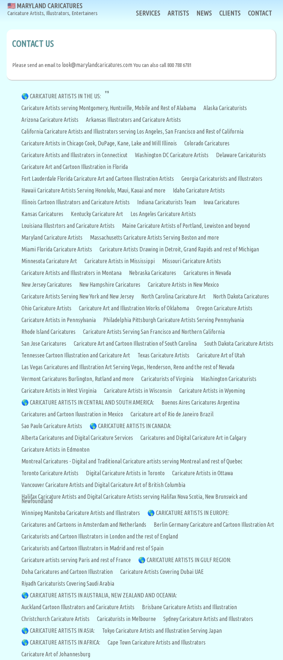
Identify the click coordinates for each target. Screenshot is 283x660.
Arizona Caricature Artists (49, 119)
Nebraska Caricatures (152, 272)
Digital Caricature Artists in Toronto (125, 473)
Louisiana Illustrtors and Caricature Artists (68, 225)
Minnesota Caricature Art (49, 261)
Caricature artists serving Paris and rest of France (76, 560)
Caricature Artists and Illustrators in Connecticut (74, 155)
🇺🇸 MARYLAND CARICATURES (52, 9)
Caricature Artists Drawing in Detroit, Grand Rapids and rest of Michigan (179, 249)
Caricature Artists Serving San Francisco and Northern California (154, 331)
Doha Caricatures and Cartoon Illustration (67, 571)
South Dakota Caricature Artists (238, 343)
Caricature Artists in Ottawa (202, 473)
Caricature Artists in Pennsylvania (58, 320)
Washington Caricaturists (228, 378)
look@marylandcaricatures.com (97, 64)
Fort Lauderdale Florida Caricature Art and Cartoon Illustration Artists (97, 178)
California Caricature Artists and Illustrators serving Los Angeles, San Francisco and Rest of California (132, 131)
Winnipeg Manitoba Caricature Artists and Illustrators (80, 512)
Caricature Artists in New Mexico (183, 284)
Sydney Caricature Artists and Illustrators (208, 618)
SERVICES (148, 13)
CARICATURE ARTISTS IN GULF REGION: (189, 560)
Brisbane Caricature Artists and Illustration (189, 607)
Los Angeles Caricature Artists (163, 214)
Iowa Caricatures (221, 202)
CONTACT (260, 13)
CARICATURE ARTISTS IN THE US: (65, 96)
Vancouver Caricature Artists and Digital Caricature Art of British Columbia (103, 484)
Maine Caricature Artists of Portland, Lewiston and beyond (186, 225)
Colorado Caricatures (207, 143)
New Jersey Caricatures (46, 284)
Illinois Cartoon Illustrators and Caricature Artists (75, 202)
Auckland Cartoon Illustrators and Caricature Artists (77, 607)
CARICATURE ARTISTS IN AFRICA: (65, 642)
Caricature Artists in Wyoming (212, 390)
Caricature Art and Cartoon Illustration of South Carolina (135, 343)
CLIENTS (230, 13)
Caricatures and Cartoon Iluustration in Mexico (72, 414)
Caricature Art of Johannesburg (55, 654)
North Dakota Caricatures (241, 296)
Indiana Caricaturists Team (166, 202)
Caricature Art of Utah (221, 355)
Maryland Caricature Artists (52, 237)
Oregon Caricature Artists (224, 308)
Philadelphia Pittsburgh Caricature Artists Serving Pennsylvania (173, 320)
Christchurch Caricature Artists (55, 618)
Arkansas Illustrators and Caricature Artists (133, 119)
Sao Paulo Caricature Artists (51, 426)
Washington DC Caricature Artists (172, 155)
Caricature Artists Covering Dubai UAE (162, 571)
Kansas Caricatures (42, 214)
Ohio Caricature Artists (46, 308)
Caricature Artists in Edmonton (55, 449)
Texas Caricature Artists (163, 355)
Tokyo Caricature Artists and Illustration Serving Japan (162, 630)
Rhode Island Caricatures (48, 331)
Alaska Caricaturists (225, 108)
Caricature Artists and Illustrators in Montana (71, 272)
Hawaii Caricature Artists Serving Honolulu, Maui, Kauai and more (93, 190)
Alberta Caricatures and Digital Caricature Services (77, 437)
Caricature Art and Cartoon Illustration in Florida (74, 166)
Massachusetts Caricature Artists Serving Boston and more (154, 237)
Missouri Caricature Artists (191, 261)
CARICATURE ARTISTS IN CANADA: (134, 426)
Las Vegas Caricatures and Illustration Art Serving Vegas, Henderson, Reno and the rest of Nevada (127, 367)
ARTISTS (178, 13)
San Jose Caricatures (43, 343)
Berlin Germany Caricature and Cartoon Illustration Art (214, 524)
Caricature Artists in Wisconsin (138, 390)
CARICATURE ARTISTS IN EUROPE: (192, 512)
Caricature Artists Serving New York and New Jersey (77, 296)
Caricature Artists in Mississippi (119, 261)
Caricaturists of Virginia (167, 378)
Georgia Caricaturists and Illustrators (221, 178)
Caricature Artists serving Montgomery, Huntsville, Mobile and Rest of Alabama (108, 108)
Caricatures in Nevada (207, 272)
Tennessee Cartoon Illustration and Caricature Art (75, 355)
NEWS (204, 13)
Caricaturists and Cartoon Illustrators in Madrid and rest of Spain (92, 548)
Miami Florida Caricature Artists (56, 249)
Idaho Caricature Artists (199, 190)
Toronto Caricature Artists (49, 473)
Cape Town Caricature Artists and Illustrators (157, 642)
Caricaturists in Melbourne (126, 618)
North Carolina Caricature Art (173, 296)
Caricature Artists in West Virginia (59, 390)
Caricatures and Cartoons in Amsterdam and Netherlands (83, 524)
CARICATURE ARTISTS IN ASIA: (62, 630)
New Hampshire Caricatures (109, 284)
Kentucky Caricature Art (97, 214)
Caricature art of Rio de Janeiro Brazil (171, 414)
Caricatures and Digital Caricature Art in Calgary (193, 437)
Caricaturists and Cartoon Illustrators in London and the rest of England (99, 536)
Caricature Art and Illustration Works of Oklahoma (134, 308)
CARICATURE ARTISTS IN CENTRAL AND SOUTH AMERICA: (92, 402)
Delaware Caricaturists (241, 155)
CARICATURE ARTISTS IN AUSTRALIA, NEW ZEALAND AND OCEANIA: (103, 595)
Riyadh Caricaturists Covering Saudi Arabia (67, 583)
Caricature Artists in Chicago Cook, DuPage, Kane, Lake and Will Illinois (99, 143)
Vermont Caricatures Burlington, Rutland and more (77, 378)
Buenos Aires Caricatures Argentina (200, 402)
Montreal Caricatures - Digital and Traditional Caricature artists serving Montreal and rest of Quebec (131, 461)
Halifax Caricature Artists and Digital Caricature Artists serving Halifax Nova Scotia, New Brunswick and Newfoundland (134, 498)
